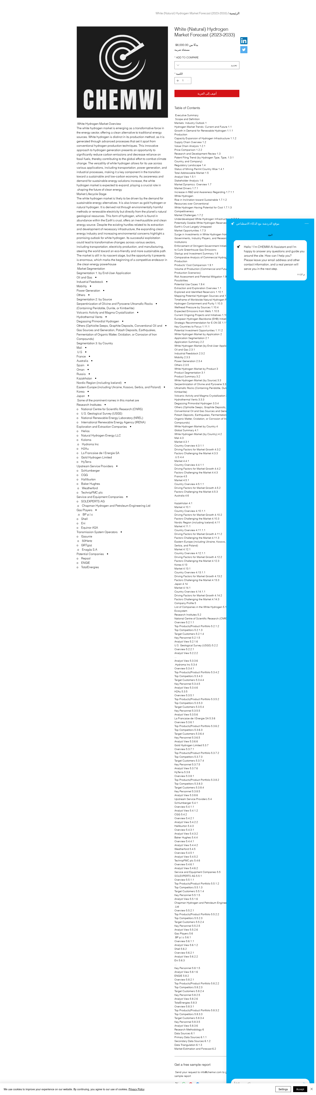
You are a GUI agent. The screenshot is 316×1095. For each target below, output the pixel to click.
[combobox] (206, 65)
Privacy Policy (136, 1089)
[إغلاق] (311, 1089)
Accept (300, 1089)
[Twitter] (243, 49)
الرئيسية (234, 13)
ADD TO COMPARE (186, 57)
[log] (270, 652)
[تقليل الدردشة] (307, 224)
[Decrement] (188, 80)
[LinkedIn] (243, 40)
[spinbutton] (183, 80)
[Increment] (177, 80)
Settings (283, 1089)
